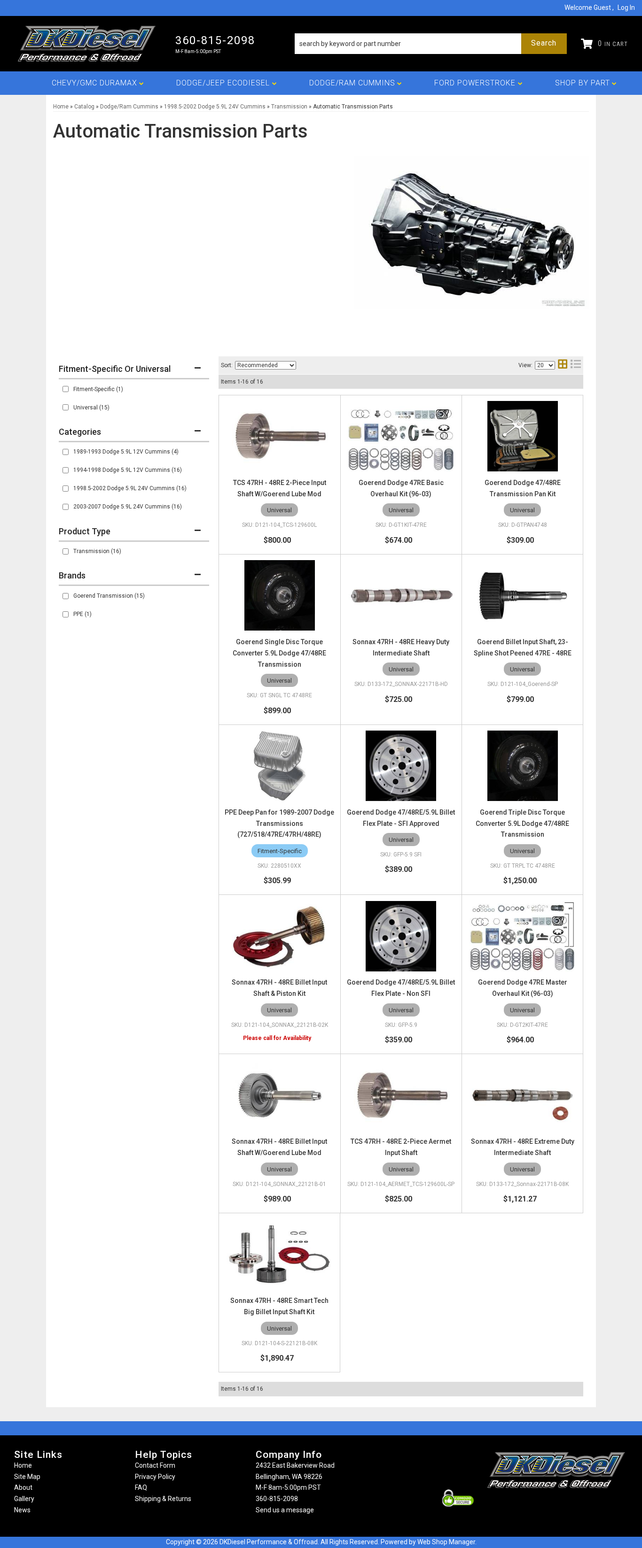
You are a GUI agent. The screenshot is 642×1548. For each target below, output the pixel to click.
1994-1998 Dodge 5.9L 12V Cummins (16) (127, 470)
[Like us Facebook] (540, 1506)
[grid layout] (562, 365)
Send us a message (285, 1510)
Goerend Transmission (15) (109, 596)
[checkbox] (66, 389)
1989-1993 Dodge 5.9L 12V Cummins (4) (126, 451)
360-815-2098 (277, 1498)
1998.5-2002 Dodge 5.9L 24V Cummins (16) (130, 488)
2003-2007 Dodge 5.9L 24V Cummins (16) (127, 506)
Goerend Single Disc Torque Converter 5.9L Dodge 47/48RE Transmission (279, 653)
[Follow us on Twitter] (566, 1506)
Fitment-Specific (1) (98, 389)
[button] (431, 43)
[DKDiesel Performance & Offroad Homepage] (87, 43)
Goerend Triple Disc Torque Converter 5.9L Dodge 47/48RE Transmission (522, 824)
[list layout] (576, 365)
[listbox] (265, 365)
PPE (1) (82, 614)
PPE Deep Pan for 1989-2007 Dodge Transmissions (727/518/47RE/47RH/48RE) (279, 824)
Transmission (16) (97, 551)
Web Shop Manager (446, 1542)
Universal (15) (91, 407)
